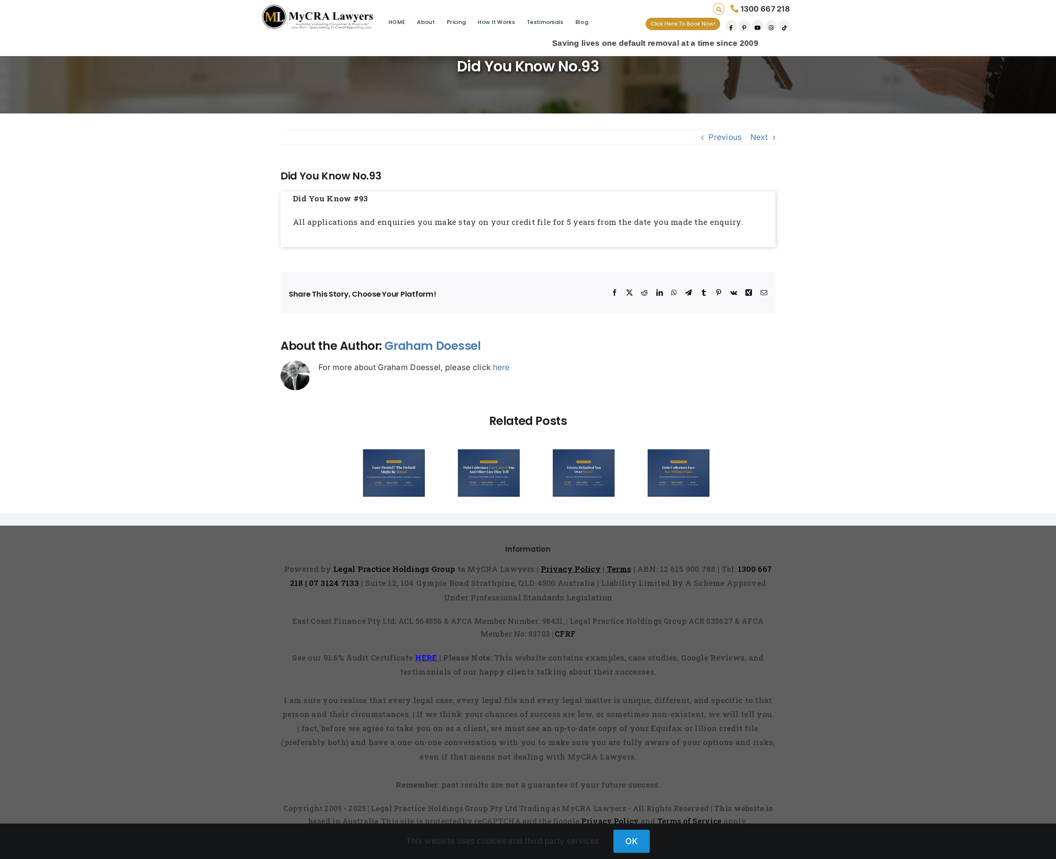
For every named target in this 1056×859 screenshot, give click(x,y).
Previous (725, 137)
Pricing (456, 22)
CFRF (565, 634)
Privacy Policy (610, 821)
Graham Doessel (432, 346)
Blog (581, 22)
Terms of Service (689, 821)
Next (759, 137)
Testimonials (545, 22)
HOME (397, 22)
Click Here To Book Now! (683, 24)
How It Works (496, 22)
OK (631, 841)
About (425, 22)
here (501, 367)
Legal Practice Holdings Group (395, 569)
